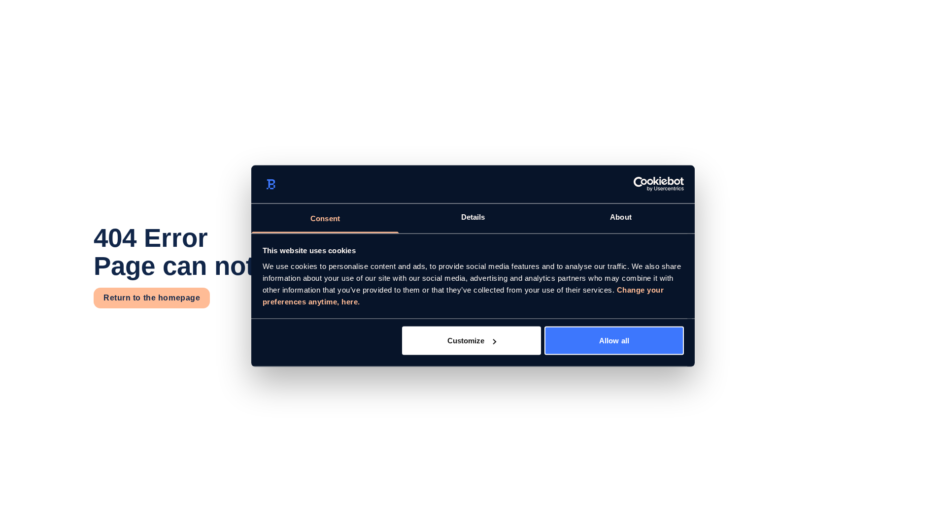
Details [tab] (473, 216)
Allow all (614, 340)
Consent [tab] (325, 218)
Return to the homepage (151, 298)
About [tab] (621, 216)
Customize (466, 340)
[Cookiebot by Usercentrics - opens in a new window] (641, 184)
